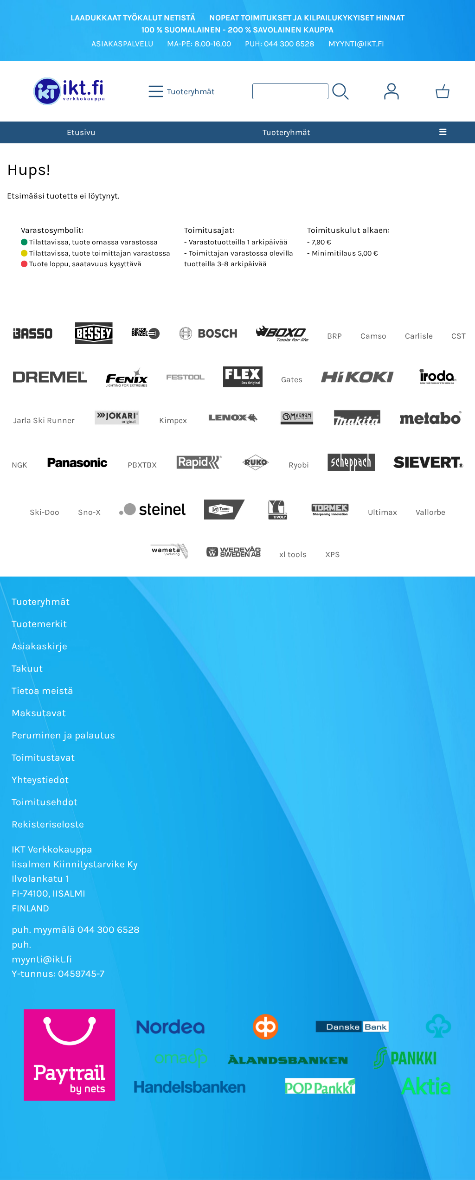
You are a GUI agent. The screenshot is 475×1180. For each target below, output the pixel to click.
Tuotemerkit (39, 623)
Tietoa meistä (42, 690)
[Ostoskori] (442, 91)
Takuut (27, 668)
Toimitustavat (43, 757)
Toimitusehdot (44, 802)
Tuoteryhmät (286, 132)
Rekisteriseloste (48, 824)
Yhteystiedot (40, 779)
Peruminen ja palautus (63, 735)
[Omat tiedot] (391, 91)
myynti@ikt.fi (42, 959)
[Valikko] (443, 132)
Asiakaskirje (39, 646)
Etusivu (81, 132)
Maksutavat (39, 712)
